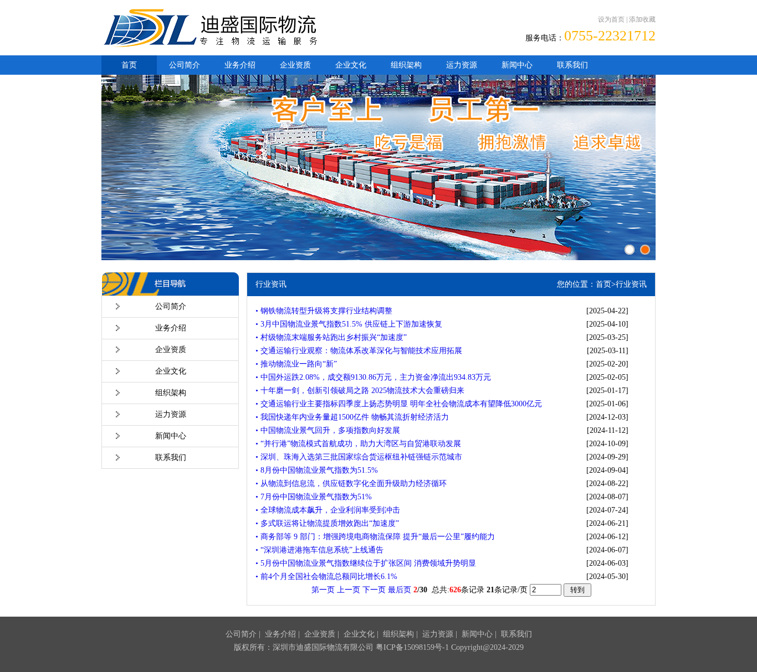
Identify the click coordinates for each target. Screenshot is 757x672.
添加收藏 (642, 19)
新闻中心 (517, 65)
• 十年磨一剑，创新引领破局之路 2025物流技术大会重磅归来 (359, 390)
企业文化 (350, 65)
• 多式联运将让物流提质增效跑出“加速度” (327, 523)
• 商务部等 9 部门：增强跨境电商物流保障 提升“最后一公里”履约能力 (375, 537)
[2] (645, 250)
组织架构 (406, 65)
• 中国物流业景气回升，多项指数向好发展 (327, 430)
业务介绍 (239, 65)
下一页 (374, 590)
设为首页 (611, 19)
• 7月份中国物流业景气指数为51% (313, 497)
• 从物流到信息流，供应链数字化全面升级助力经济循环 (351, 483)
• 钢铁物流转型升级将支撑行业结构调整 (323, 311)
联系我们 (572, 65)
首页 (129, 65)
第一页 (323, 590)
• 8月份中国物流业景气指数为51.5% (316, 470)
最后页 (399, 590)
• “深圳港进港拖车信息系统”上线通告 (319, 550)
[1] (630, 250)
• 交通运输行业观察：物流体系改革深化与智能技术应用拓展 (358, 351)
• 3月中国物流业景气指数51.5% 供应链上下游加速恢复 (348, 324)
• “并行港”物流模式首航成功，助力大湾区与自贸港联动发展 (358, 444)
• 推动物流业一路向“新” (296, 364)
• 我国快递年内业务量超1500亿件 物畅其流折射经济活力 (352, 417)
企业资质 (295, 65)
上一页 (348, 590)
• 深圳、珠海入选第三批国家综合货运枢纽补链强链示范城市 (358, 457)
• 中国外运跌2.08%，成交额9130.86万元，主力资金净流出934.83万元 (373, 377)
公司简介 (184, 65)
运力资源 (461, 65)
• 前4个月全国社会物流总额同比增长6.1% (326, 576)
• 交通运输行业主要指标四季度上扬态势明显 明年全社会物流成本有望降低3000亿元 (398, 404)
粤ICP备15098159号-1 (412, 647)
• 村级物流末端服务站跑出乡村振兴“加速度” (331, 337)
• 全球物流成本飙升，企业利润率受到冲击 (327, 510)
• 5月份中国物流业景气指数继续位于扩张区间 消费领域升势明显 (365, 563)
